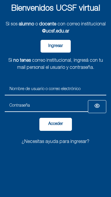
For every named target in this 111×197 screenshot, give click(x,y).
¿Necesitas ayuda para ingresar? (55, 142)
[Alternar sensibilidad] (97, 106)
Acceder (55, 124)
